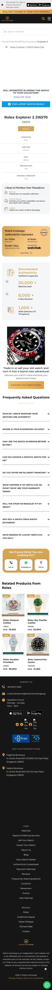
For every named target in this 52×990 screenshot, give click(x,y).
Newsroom (26, 888)
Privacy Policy (15, 978)
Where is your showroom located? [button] (23, 429)
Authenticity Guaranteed (26, 864)
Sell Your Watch (26, 840)
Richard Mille (26, 926)
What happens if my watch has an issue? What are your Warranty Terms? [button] (22, 488)
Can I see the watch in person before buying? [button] (24, 443)
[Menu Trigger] (49, 18)
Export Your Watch (26, 845)
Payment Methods (26, 869)
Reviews (26, 874)
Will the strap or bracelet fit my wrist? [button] (22, 505)
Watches (14, 41)
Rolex (23, 41)
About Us (26, 850)
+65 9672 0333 (14, 687)
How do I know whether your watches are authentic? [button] (20, 415)
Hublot (26, 931)
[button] (47, 985)
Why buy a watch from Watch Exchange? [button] (20, 521)
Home (5, 41)
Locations (26, 883)
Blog (26, 855)
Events (26, 893)
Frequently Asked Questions (26, 879)
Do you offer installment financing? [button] (25, 472)
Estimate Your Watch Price (26, 385)
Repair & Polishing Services (26, 835)
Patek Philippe (26, 922)
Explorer (32, 41)
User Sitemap (26, 898)
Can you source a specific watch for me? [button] (24, 459)
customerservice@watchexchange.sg (26, 693)
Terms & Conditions (33, 978)
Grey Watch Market (26, 859)
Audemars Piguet (26, 917)
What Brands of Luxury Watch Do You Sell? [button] (22, 536)
